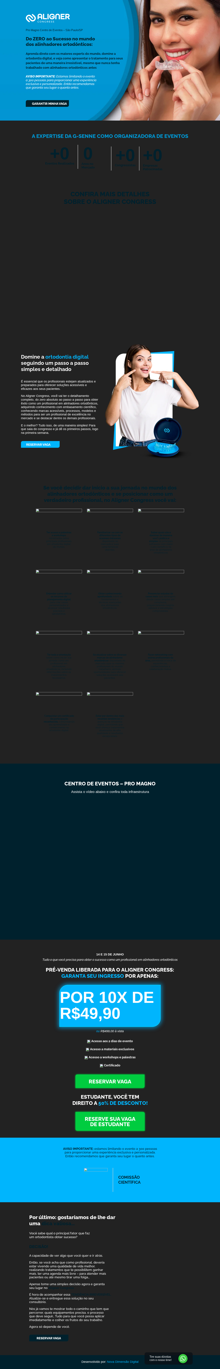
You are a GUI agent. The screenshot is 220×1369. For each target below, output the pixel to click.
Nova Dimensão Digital (123, 1362)
